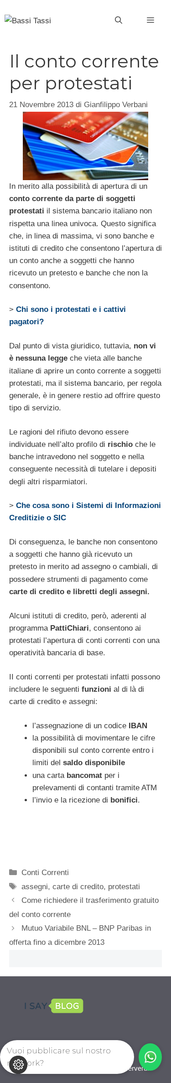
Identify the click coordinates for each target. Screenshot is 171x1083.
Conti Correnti (45, 872)
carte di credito (78, 886)
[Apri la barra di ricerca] (119, 20)
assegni (34, 886)
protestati (124, 886)
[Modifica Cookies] (18, 1065)
